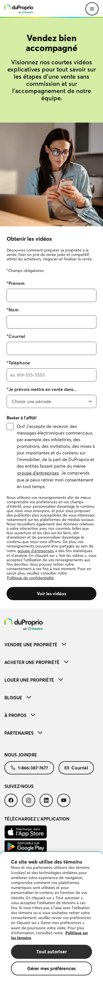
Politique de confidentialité (30, 577)
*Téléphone (18, 363)
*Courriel (16, 336)
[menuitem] (51, 624)
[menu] (18, 9)
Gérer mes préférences (51, 968)
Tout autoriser (51, 951)
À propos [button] (15, 715)
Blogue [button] (13, 697)
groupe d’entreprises (38, 473)
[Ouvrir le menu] (92, 8)
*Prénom (15, 283)
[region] (51, 917)
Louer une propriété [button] (29, 680)
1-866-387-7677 (33, 768)
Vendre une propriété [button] (30, 644)
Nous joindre (20, 755)
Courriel (79, 768)
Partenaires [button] (19, 733)
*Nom (12, 310)
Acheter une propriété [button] (32, 662)
